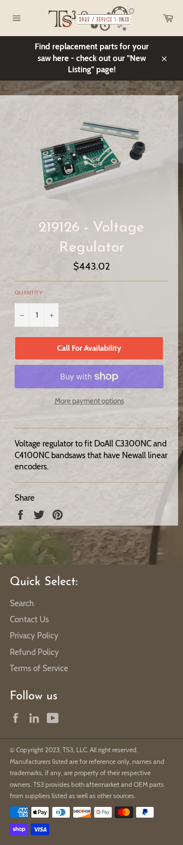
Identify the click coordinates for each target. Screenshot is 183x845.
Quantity (28, 292)
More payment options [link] (89, 401)
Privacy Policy (34, 635)
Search (22, 603)
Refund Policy (34, 652)
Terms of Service (39, 668)
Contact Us (29, 619)
